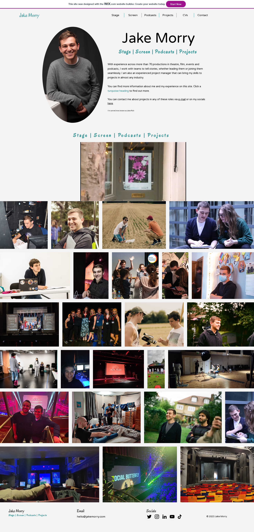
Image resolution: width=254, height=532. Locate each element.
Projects (188, 51)
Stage (126, 51)
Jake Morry (29, 15)
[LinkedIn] (164, 517)
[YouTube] (172, 517)
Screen (144, 51)
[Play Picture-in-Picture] (175, 196)
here (110, 103)
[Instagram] (157, 517)
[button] (185, 15)
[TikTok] (180, 517)
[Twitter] (149, 517)
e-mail (182, 99)
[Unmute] (90, 196)
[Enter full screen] (181, 196)
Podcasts (165, 51)
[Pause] (85, 196)
